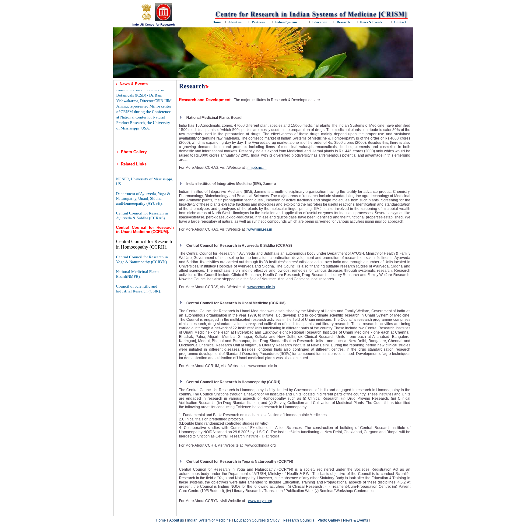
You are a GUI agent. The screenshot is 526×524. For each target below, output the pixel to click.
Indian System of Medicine (209, 520)
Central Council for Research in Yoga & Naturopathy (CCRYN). (142, 259)
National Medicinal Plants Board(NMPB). (137, 274)
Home (161, 520)
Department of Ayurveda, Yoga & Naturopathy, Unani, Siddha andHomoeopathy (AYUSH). (143, 198)
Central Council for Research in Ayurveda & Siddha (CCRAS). (142, 215)
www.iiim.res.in (259, 229)
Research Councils (298, 520)
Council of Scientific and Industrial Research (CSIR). (138, 288)
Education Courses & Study (256, 520)
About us (176, 520)
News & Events (355, 520)
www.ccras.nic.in (261, 287)
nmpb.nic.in (257, 167)
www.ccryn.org (260, 501)
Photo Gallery (134, 152)
